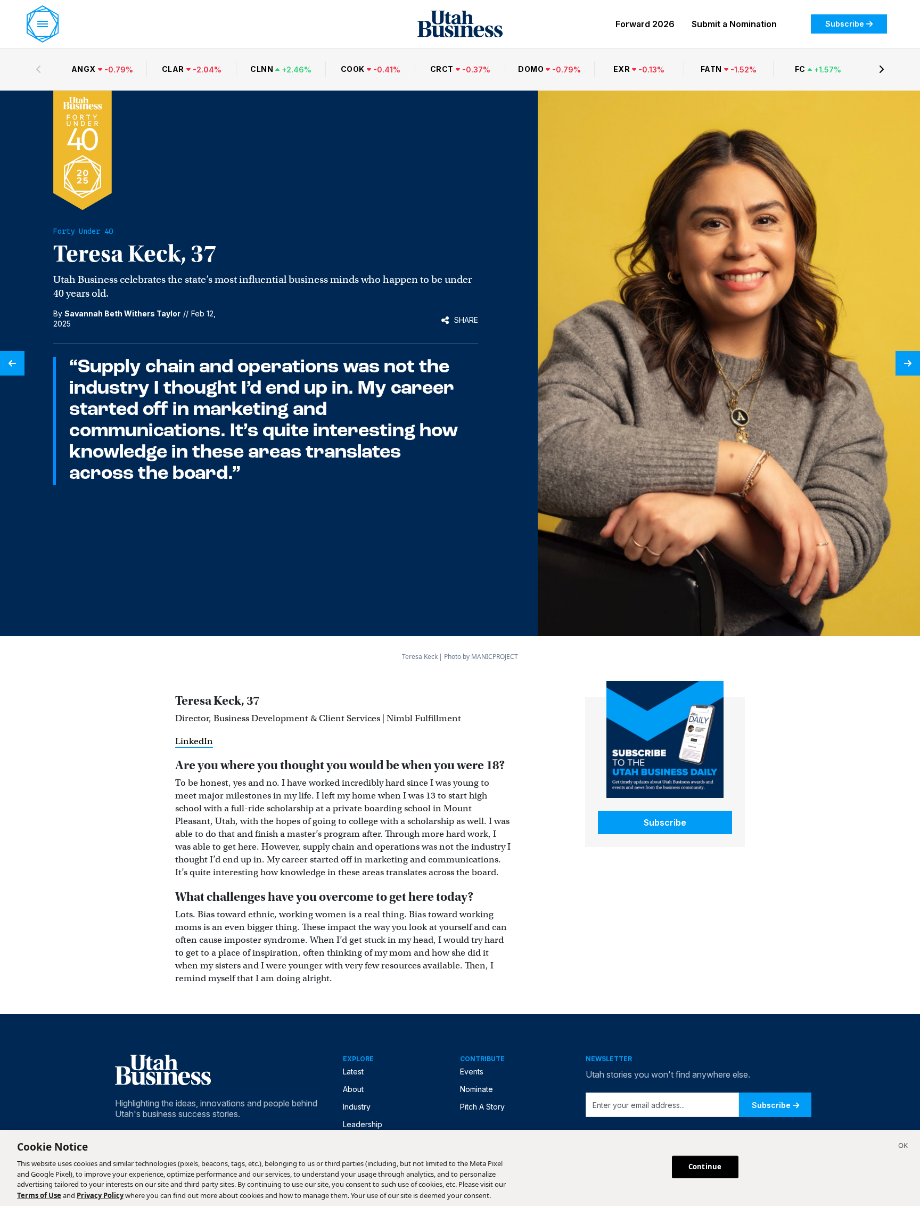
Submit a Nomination (734, 24)
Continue (704, 1166)
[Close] (903, 1147)
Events (471, 1071)
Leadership (362, 1124)
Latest (353, 1071)
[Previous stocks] (38, 69)
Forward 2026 (645, 24)
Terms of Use (39, 1195)
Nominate (476, 1089)
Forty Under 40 (83, 231)
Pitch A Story (482, 1106)
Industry (357, 1106)
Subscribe (844, 23)
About (353, 1089)
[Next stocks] (882, 69)
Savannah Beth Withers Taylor (122, 313)
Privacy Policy (100, 1195)
